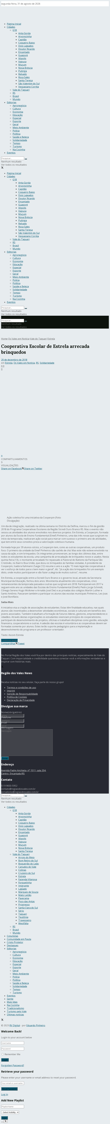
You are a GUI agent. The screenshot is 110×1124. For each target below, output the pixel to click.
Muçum (22, 64)
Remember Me (12, 1054)
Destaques (12, 945)
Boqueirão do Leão (28, 863)
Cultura (17, 108)
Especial (17, 118)
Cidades (11, 27)
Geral (15, 124)
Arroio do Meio (26, 857)
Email (4, 722)
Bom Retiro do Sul (28, 860)
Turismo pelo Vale (16, 1011)
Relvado (22, 74)
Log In (4, 1094)
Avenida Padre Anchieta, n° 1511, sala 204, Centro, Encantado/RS (23, 772)
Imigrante (23, 885)
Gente (10, 998)
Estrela (51, 338)
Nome (11, 712)
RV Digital (14, 1025)
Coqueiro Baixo (26, 42)
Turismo (17, 146)
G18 (15, 30)
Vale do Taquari (21, 89)
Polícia (16, 130)
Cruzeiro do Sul (26, 873)
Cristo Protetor (15, 942)
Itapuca (22, 61)
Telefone (6, 717)
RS (14, 93)
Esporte (17, 121)
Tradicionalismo (15, 1008)
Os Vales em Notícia (18, 338)
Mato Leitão (24, 895)
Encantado (24, 52)
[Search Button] (26, 308)
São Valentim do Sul (29, 83)
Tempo (16, 143)
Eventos (11, 152)
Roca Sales (24, 77)
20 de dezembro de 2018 (14, 359)
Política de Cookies (17, 697)
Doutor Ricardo (26, 49)
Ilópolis (22, 58)
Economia (18, 111)
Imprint (11, 690)
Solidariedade (20, 140)
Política (16, 133)
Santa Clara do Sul (28, 907)
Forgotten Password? (12, 1065)
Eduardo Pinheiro (35, 1025)
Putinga (22, 71)
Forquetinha (25, 882)
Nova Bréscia (25, 67)
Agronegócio (19, 105)
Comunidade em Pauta (19, 939)
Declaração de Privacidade (21, 700)
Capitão (22, 39)
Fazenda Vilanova (27, 879)
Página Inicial (14, 23)
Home (4, 338)
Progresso (24, 904)
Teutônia (23, 917)
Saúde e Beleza (21, 137)
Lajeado (22, 888)
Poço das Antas (26, 901)
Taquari (22, 914)
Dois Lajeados (25, 45)
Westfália (23, 923)
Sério (21, 910)
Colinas (22, 870)
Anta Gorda (24, 33)
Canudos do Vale (27, 866)
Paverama (23, 898)
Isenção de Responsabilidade (22, 693)
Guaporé (23, 55)
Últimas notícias (15, 1014)
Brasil (16, 96)
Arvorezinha (25, 36)
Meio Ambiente (21, 127)
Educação (18, 115)
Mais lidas (12, 1002)
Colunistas (12, 936)
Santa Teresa (25, 80)
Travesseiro (24, 920)
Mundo (16, 99)
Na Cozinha (19, 149)
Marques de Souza (28, 892)
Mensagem (7, 727)
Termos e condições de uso (21, 687)
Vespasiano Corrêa (28, 86)
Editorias (11, 102)
